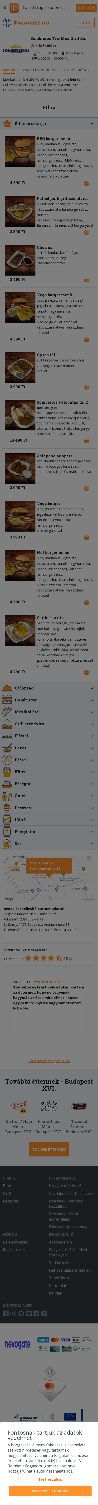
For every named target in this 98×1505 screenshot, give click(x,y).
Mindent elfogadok (50, 1491)
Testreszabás (50, 1479)
